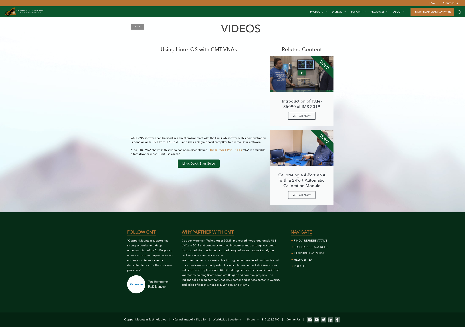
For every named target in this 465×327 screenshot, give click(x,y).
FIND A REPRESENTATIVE (310, 241)
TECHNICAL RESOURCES (310, 247)
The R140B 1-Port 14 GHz (226, 150)
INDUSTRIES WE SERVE (309, 253)
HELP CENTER (303, 260)
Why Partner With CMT (208, 232)
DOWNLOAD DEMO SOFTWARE (433, 11)
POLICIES (300, 266)
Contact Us (293, 320)
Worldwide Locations (227, 320)
